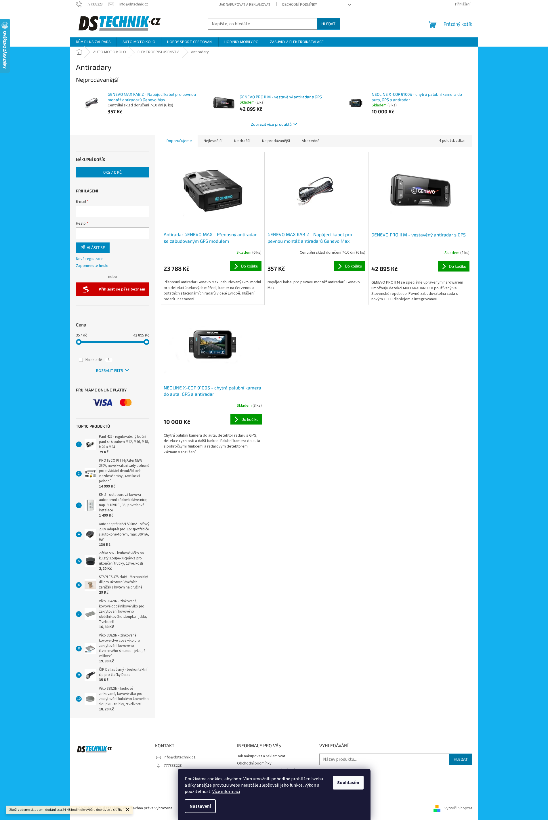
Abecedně (311, 141)
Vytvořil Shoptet (458, 808)
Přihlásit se (93, 247)
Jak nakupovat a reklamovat (244, 4)
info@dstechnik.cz (180, 757)
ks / (112, 172)
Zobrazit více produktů (271, 124)
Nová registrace (90, 259)
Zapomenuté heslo (92, 266)
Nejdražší (242, 141)
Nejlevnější (213, 141)
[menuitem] (93, 42)
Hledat (328, 23)
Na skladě (97, 360)
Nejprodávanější (276, 141)
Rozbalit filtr (109, 371)
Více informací (226, 791)
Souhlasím (348, 782)
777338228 (173, 766)
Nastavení (200, 806)
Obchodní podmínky (299, 4)
